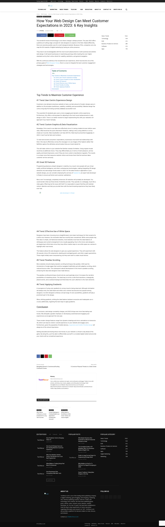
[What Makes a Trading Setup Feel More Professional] (41, 466)
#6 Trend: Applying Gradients (62, 87)
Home (38, 14)
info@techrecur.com (72, 517)
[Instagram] (120, 1)
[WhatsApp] (50, 356)
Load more (50, 480)
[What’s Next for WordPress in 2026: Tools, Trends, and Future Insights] (66, 407)
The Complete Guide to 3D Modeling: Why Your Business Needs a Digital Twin (86, 448)
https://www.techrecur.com (56, 378)
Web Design (44, 14)
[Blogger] (102, 497)
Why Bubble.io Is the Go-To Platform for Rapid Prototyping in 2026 (87, 465)
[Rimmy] (38, 31)
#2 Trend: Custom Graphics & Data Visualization (67, 79)
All (50, 434)
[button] (126, 9)
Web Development (47, 16)
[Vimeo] (125, 1)
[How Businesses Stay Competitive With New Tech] (41, 474)
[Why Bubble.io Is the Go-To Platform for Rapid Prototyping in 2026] (73, 466)
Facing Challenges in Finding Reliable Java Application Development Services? (54, 416)
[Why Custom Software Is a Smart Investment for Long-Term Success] (42, 407)
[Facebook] (118, 1)
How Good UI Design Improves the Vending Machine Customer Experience (54, 447)
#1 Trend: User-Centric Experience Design (65, 77)
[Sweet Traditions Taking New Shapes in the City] (73, 474)
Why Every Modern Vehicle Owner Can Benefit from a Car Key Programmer (54, 456)
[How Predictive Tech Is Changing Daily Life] (41, 440)
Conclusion (55, 89)
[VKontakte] (119, 497)
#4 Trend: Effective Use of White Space (65, 83)
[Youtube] (127, 1)
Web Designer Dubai (53, 63)
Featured (55, 434)
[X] (123, 1)
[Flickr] (110, 497)
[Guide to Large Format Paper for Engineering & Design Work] (73, 458)
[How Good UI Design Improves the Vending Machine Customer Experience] (41, 448)
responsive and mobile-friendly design (80, 325)
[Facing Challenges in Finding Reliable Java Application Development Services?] (54, 407)
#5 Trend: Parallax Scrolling (61, 85)
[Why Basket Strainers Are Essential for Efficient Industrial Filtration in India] (73, 440)
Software (39, 410)
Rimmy (42, 30)
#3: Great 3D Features (60, 81)
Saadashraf (76, 173)
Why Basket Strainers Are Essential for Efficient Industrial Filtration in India (86, 439)
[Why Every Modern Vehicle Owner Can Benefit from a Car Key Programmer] (41, 457)
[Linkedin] (57, 391)
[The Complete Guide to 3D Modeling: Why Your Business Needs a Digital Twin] (73, 449)
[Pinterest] (46, 356)
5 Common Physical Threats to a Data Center (83, 366)
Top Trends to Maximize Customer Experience (66, 75)
